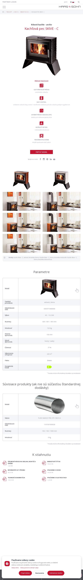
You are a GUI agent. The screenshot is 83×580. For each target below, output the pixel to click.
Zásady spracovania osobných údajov (29, 567)
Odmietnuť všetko (56, 573)
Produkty (9, 12)
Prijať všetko (25, 573)
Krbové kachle (24, 12)
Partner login (9, 2)
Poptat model (41, 152)
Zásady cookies (15, 567)
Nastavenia (39, 573)
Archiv (16, 12)
